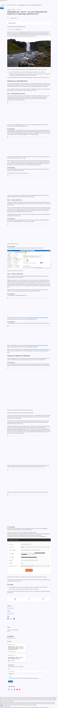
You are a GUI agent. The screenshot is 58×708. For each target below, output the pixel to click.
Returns (23, 698)
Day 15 (44, 33)
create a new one (30, 169)
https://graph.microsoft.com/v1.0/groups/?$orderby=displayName (20, 412)
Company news (6, 704)
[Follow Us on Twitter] (11, 689)
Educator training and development (46, 699)
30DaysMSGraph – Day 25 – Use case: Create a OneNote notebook (15, 658)
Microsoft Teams (33, 702)
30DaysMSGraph (11, 613)
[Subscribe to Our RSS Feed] (19, 689)
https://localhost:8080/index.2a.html (14, 346)
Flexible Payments (49, 698)
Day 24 (11, 592)
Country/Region (11, 673)
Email (9, 668)
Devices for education (7, 699)
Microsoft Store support (18, 698)
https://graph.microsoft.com (36, 430)
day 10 (26, 83)
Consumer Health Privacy (4, 707)
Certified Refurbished (33, 698)
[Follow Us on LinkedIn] (14, 689)
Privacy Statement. (35, 678)
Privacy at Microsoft (12, 704)
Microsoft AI (2, 702)
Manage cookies (24, 707)
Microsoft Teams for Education (16, 699)
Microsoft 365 (18, 702)
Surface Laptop (6, 697)
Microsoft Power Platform (25, 702)
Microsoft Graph (10, 608)
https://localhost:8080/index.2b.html (30, 346)
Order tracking (27, 698)
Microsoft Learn (6, 703)
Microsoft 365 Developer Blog (11, 5)
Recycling (41, 707)
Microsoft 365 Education (26, 699)
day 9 (22, 83)
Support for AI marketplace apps (15, 703)
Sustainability (34, 704)
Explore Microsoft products (48, 697)
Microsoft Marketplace (34, 703)
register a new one (34, 130)
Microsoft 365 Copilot (40, 702)
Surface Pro (2, 697)
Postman (14, 358)
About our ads (46, 707)
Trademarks (33, 707)
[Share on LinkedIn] (14, 619)
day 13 (27, 358)
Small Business (46, 702)
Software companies (41, 703)
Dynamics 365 (13, 702)
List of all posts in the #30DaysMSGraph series (16, 26)
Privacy (19, 707)
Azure (50, 702)
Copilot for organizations (30, 697)
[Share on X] (11, 619)
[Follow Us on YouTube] (17, 689)
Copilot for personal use (39, 697)
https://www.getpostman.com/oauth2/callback (39, 317)
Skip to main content (3, 0)
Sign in (2, 8)
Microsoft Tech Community (25, 703)
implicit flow (20, 203)
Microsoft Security (7, 702)
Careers (51, 703)
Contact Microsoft (15, 707)
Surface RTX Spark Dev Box (21, 697)
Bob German (18, 29)
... (41, 5)
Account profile (4, 698)
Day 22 (9, 32)
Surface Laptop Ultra (13, 697)
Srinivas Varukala (13, 18)
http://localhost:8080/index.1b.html (30, 318)
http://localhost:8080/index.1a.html (19, 131)
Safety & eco (38, 707)
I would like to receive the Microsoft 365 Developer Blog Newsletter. (23, 678)
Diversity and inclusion (23, 704)
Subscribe (10, 681)
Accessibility (30, 704)
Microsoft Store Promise (42, 698)
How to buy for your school (35, 699)
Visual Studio (47, 703)
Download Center (10, 698)
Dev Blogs (3, 5)
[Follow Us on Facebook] (9, 689)
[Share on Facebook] (8, 619)
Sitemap (10, 707)
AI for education (10, 701)
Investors (17, 704)
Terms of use (29, 707)
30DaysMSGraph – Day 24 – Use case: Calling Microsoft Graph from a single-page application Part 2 (16, 648)
